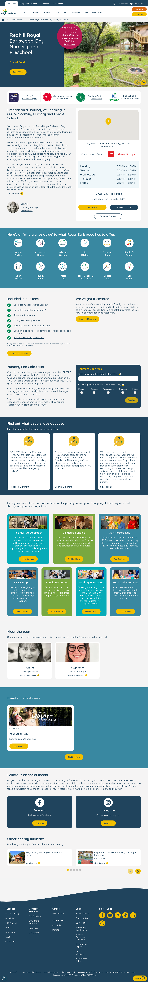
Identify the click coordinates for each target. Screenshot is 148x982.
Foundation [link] (58, 920)
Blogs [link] (7, 927)
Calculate (131, 400)
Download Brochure (108, 216)
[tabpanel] (74, 732)
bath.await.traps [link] (125, 154)
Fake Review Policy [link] (81, 959)
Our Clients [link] (34, 932)
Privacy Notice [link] (82, 913)
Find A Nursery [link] (12, 913)
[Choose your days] (123, 384)
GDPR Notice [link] (81, 923)
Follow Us (40, 823)
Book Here (69, 44)
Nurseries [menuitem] (12, 4)
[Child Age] (120, 374)
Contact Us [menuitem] (138, 4)
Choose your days (99, 384)
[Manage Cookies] (4, 978)
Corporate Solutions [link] (34, 910)
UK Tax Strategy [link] (80, 952)
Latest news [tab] (30, 698)
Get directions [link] (108, 146)
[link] (9, 12)
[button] (28, 462)
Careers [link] (56, 908)
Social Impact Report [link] (82, 945)
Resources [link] (33, 928)
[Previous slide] (137, 82)
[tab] (68, 870)
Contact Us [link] (10, 941)
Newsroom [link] (10, 932)
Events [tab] (12, 698)
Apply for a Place (124, 207)
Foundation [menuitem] (58, 4)
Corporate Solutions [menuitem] (28, 4)
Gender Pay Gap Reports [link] (81, 928)
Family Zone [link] (11, 923)
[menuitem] (23, 13)
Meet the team (27, 211)
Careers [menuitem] (45, 4)
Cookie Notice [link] (82, 918)
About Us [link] (9, 918)
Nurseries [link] (10, 908)
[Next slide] (143, 82)
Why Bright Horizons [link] (34, 922)
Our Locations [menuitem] (122, 4)
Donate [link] (55, 930)
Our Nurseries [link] (16, 20)
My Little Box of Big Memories (29, 337)
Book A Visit (139, 9)
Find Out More (28, 559)
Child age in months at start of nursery (97, 374)
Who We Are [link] (58, 913)
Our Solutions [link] (35, 916)
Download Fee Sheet (19, 353)
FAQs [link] (7, 937)
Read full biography (28, 675)
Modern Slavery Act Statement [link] (81, 937)
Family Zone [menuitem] (75, 12)
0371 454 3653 (139, 14)
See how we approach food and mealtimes (107, 311)
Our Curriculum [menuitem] (61, 12)
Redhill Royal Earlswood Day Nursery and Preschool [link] (50, 20)
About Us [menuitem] (47, 12)
